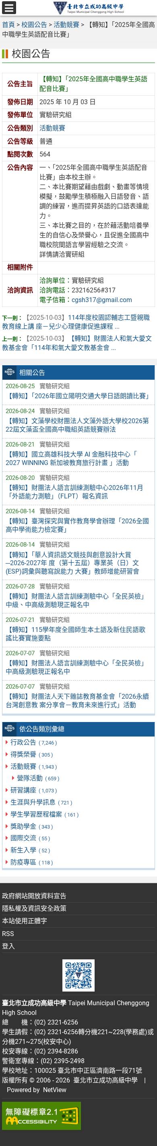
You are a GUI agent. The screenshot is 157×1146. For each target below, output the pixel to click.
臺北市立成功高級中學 (104, 1080)
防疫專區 (31, 862)
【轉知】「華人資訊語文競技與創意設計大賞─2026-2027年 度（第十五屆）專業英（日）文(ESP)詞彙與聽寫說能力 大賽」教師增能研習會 (72, 563)
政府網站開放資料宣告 (34, 896)
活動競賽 (33, 766)
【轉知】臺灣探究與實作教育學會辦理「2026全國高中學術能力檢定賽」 (77, 525)
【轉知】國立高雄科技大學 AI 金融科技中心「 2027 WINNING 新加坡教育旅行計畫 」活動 (71, 459)
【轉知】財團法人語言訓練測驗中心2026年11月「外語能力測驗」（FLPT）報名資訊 (74, 492)
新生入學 (30, 850)
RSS (8, 934)
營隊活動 (38, 778)
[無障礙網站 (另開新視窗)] (78, 1116)
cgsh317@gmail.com (102, 300)
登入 (8, 946)
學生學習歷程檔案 (44, 814)
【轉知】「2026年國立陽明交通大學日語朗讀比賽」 (78, 396)
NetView (54, 1090)
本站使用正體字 (24, 921)
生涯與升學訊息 (41, 802)
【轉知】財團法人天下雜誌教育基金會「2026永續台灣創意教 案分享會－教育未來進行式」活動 (77, 701)
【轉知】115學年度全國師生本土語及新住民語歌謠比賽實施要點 (75, 634)
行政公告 (33, 742)
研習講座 (33, 790)
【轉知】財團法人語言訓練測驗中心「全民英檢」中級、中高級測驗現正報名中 (76, 601)
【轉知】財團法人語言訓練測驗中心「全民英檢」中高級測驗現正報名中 (76, 667)
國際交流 (30, 838)
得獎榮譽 (31, 754)
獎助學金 (31, 826)
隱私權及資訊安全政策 (34, 908)
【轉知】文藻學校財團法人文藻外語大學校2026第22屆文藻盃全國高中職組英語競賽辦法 (77, 425)
